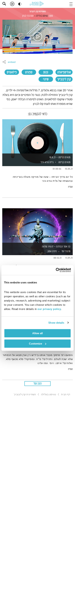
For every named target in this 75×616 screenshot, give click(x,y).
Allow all (37, 333)
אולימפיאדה (64, 72)
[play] (12, 4)
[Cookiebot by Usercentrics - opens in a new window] (55, 270)
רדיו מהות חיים (37, 4)
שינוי (46, 79)
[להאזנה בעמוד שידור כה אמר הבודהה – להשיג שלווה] (37, 225)
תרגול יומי (66, 251)
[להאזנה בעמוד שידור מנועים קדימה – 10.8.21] (37, 136)
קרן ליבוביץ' (64, 79)
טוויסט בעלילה (42, 15)
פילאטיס (12, 72)
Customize (35, 343)
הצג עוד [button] (37, 384)
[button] (71, 3)
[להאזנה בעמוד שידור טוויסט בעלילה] (37, 36)
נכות (45, 72)
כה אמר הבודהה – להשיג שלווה (56, 246)
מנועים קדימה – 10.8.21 (59, 157)
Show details (56, 322)
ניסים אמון (52, 251)
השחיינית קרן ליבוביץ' (37, 11)
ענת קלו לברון (27, 15)
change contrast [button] (19, 3)
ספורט (28, 72)
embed (12, 62)
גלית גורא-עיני (47, 162)
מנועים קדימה (64, 162)
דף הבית (65, 394)
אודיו (70, 187)
